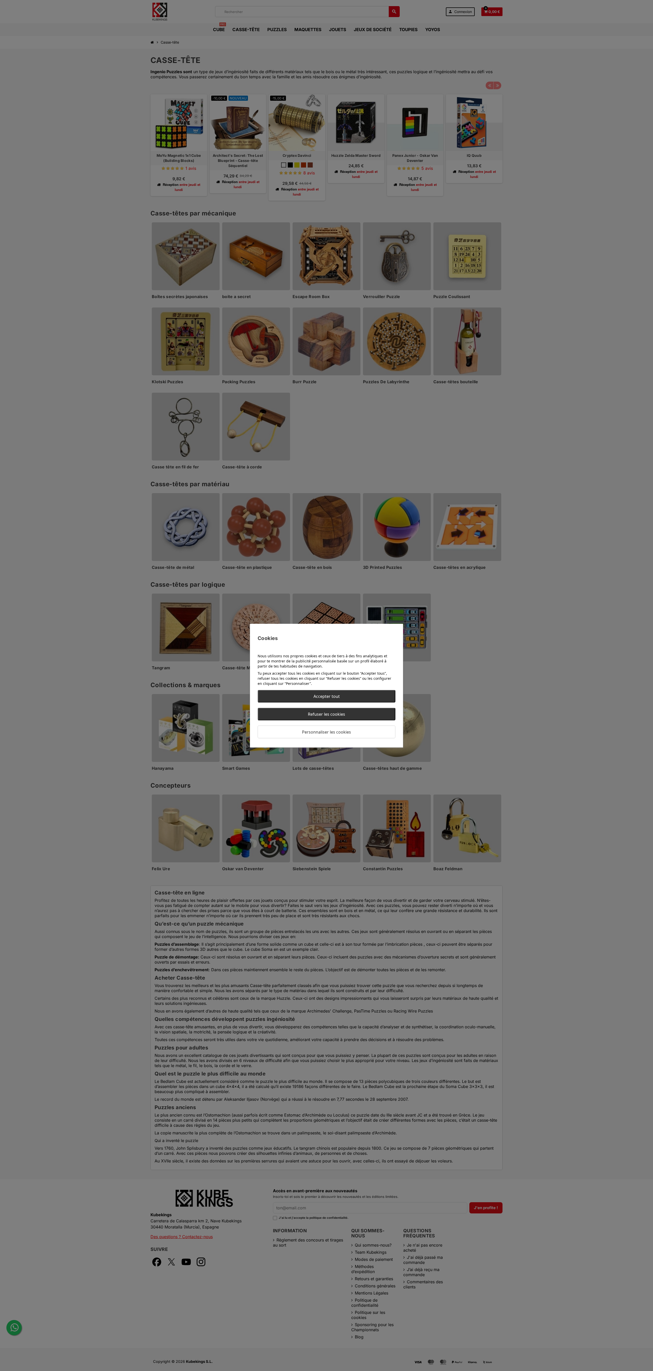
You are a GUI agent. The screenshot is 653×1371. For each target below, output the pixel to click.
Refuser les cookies (326, 714)
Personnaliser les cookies (326, 732)
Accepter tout (326, 696)
